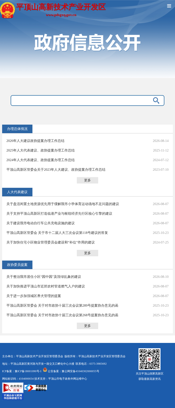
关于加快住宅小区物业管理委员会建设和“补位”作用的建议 (50, 242)
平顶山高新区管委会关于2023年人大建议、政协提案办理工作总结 (55, 169)
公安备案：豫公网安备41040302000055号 (73, 371)
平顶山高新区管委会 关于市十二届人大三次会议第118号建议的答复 (57, 233)
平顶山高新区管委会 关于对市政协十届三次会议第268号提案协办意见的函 (62, 315)
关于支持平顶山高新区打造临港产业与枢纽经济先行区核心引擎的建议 (59, 213)
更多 (87, 180)
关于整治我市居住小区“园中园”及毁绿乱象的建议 (43, 276)
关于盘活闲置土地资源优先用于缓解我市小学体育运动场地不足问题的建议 (62, 204)
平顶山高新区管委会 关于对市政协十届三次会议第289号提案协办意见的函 (62, 305)
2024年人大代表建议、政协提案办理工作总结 (40, 160)
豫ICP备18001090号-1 (28, 371)
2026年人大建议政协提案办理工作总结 (35, 141)
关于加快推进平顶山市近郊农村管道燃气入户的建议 (45, 286)
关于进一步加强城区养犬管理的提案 (33, 296)
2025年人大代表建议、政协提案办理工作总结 (40, 150)
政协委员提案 (17, 265)
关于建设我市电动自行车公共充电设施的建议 (40, 223)
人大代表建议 (17, 192)
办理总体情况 (17, 129)
